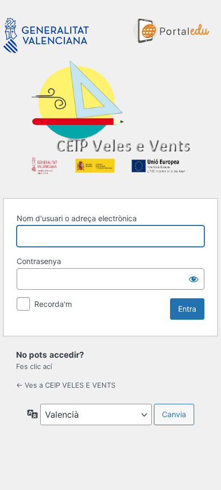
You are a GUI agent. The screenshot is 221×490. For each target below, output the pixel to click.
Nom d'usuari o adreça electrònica (77, 218)
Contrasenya (39, 261)
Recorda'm (53, 303)
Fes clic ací (34, 366)
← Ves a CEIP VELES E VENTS (65, 385)
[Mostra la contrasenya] (193, 279)
